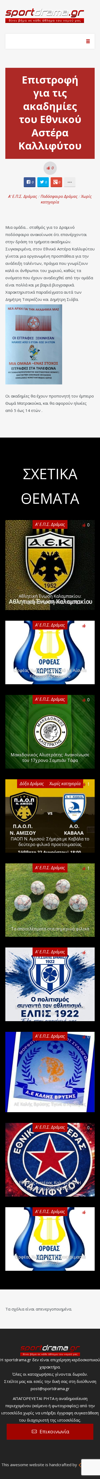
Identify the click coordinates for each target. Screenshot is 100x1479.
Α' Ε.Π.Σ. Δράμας (22, 196)
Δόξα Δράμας (32, 783)
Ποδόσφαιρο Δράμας (59, 196)
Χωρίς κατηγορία (65, 783)
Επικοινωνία (54, 1431)
